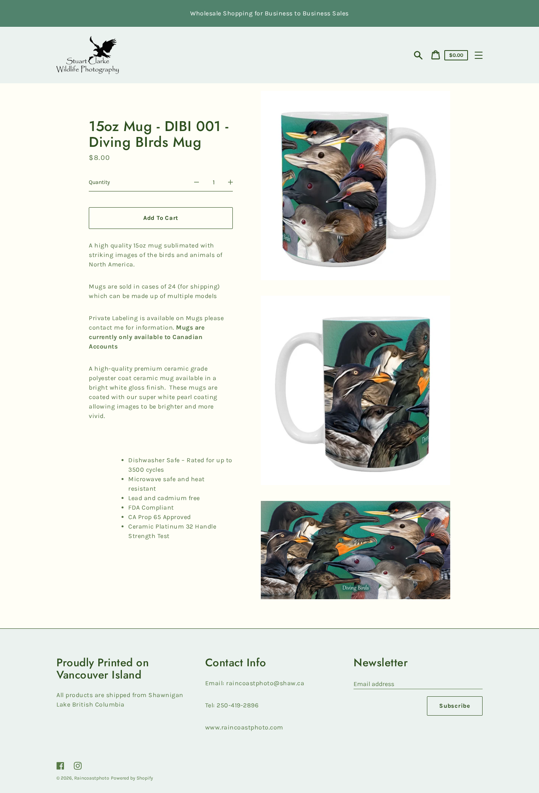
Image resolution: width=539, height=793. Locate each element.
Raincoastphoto (91, 778)
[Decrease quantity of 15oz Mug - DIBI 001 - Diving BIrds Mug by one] (196, 182)
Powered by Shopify (132, 778)
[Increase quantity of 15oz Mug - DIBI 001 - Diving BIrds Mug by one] (230, 182)
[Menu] (478, 55)
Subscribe (454, 705)
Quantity (99, 182)
